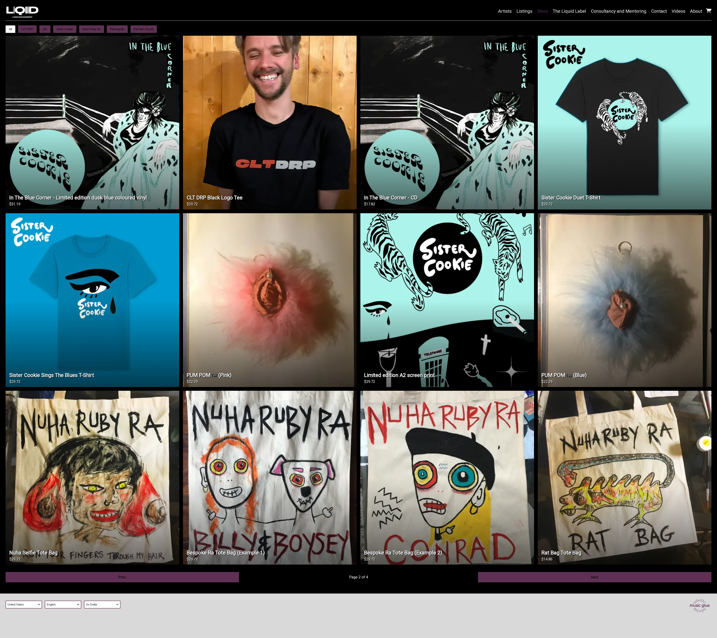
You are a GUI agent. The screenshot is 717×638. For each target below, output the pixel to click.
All (10, 29)
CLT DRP (27, 29)
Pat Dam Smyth (143, 29)
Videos (678, 11)
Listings (524, 11)
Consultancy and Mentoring (618, 11)
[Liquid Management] (22, 11)
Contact (659, 11)
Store (542, 11)
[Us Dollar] (103, 604)
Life (45, 29)
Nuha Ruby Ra (92, 29)
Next (595, 577)
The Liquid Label (569, 11)
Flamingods (117, 29)
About (696, 11)
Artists (505, 11)
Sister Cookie (65, 29)
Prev (122, 577)
